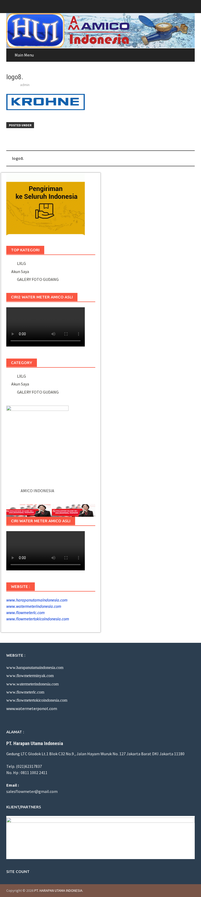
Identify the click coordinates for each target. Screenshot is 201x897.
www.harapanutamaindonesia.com (37, 600)
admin (25, 84)
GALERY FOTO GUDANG (37, 279)
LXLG (20, 263)
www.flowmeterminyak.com (30, 675)
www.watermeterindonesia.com (33, 606)
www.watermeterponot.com (31, 708)
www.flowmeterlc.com (25, 612)
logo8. (18, 158)
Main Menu (24, 55)
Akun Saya (20, 271)
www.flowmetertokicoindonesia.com (37, 618)
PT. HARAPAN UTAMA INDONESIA (58, 890)
